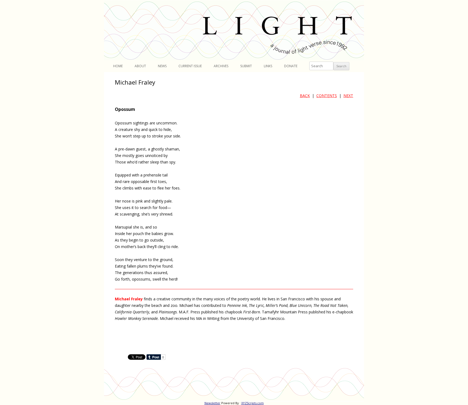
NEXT (348, 95)
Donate (290, 66)
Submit (246, 66)
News (162, 66)
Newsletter (212, 403)
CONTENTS (326, 95)
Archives (221, 66)
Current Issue (190, 66)
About (140, 66)
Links (268, 66)
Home (118, 66)
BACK (305, 95)
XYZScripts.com (252, 403)
